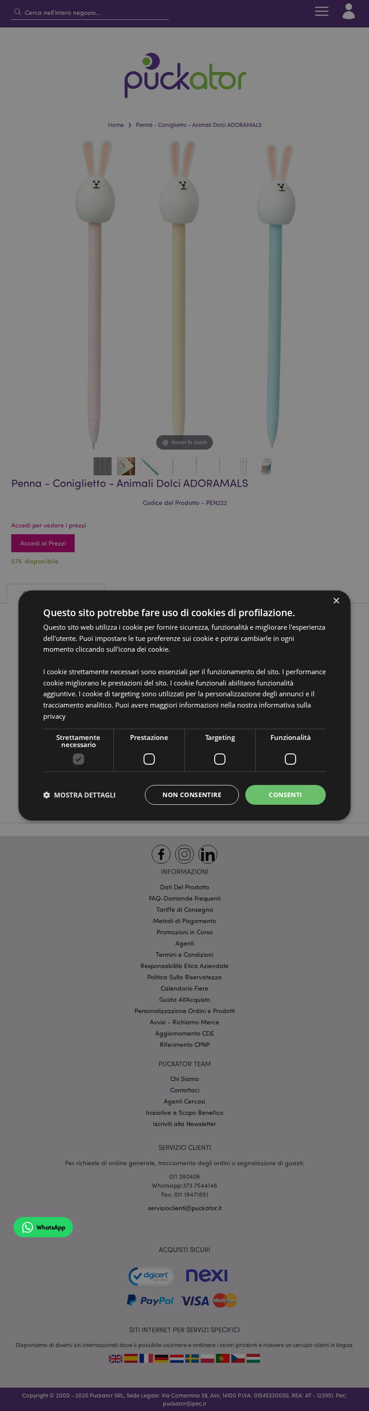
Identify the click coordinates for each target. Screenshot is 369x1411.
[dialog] (184, 705)
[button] (79, 795)
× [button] (336, 601)
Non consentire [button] (191, 794)
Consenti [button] (285, 794)
